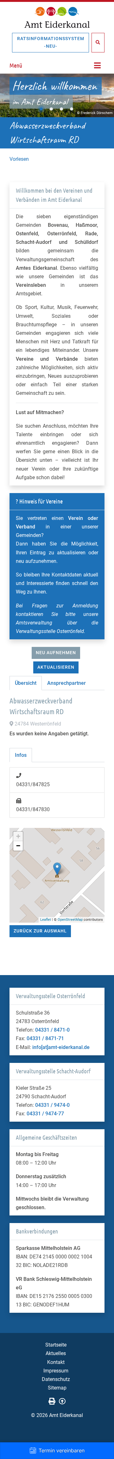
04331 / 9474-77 (45, 1114)
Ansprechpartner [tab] (66, 683)
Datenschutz (56, 1379)
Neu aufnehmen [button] (56, 652)
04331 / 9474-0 (52, 1105)
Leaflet (45, 920)
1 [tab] (41, 109)
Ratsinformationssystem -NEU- (50, 42)
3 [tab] (61, 109)
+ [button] (18, 836)
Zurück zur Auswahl (40, 930)
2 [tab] (51, 109)
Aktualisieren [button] (55, 667)
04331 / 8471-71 (45, 1038)
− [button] (18, 846)
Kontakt (56, 1362)
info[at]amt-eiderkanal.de (61, 1047)
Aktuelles (56, 1353)
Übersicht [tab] (25, 683)
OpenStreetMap (70, 920)
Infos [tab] (21, 755)
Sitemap (57, 1388)
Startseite (55, 1345)
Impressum (55, 1371)
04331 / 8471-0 (52, 1030)
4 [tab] (71, 109)
